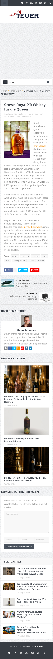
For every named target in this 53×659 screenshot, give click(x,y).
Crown (15, 256)
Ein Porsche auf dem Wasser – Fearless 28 (31, 285)
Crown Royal (39, 145)
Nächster (29, 293)
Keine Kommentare (23, 116)
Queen (31, 261)
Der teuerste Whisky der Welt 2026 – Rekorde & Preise (22, 440)
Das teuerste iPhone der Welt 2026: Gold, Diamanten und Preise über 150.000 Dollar (31, 571)
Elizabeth (25, 256)
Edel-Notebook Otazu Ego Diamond (23, 297)
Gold (7, 261)
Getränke (10, 116)
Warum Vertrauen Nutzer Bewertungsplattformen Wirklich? (29, 614)
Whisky (41, 261)
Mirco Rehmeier (20, 114)
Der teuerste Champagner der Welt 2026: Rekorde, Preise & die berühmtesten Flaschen (24, 399)
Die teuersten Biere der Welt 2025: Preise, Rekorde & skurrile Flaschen (25, 479)
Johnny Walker (19, 261)
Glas (44, 256)
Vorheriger (24, 280)
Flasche (36, 256)
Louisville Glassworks (31, 227)
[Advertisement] (26, 51)
